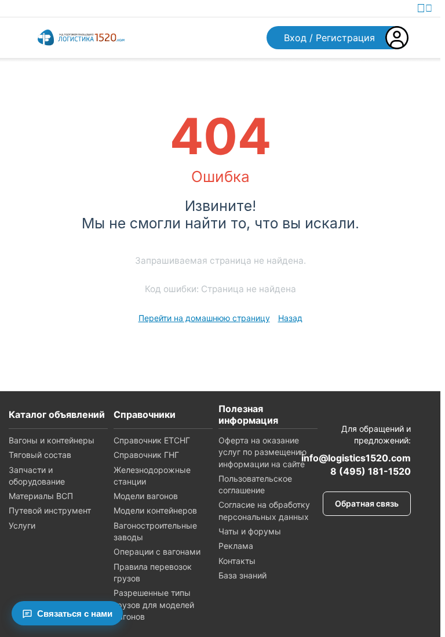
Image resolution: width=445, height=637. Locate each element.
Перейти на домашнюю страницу (204, 318)
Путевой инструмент (50, 510)
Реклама (235, 546)
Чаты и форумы (249, 531)
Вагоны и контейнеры (51, 440)
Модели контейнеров (155, 510)
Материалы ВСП (41, 496)
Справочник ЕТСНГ (152, 440)
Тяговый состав (40, 455)
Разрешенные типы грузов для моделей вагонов (154, 604)
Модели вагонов (146, 496)
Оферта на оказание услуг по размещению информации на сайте (262, 452)
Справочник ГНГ (146, 455)
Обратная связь (367, 503)
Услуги (22, 525)
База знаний (242, 575)
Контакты (237, 561)
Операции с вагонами (157, 551)
